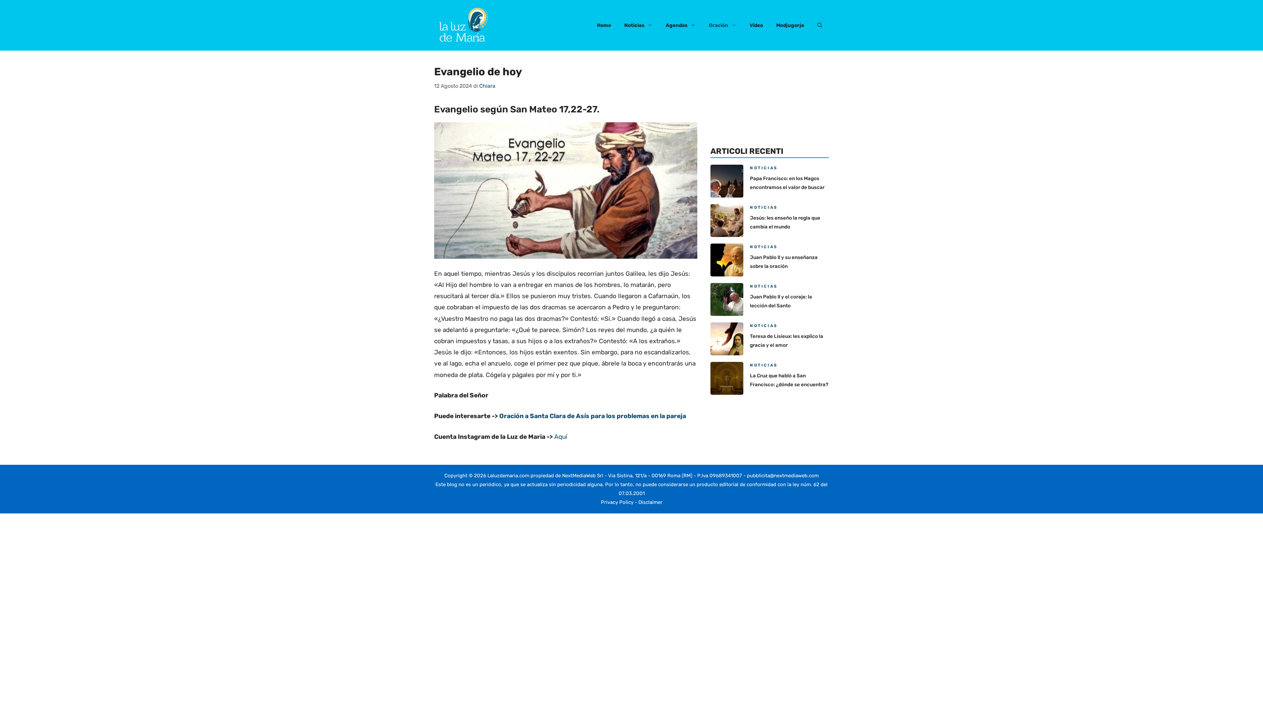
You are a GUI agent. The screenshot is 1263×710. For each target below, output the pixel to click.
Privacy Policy (617, 502)
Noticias (634, 25)
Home (604, 25)
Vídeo (756, 25)
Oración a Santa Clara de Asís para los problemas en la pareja (592, 416)
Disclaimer (650, 502)
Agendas (676, 25)
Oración (718, 25)
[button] (820, 25)
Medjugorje (790, 25)
